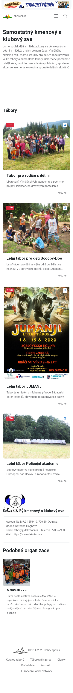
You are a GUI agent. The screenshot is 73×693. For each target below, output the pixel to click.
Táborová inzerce (40, 659)
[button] (65, 16)
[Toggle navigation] (56, 16)
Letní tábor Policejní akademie (32, 463)
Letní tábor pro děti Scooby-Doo (34, 258)
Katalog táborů (15, 659)
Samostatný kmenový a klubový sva (33, 511)
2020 (10, 207)
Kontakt (45, 665)
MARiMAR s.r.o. (17, 590)
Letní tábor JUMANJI (24, 386)
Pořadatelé (28, 665)
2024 (10, 124)
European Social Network (36, 671)
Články (61, 659)
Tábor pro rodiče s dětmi (28, 175)
